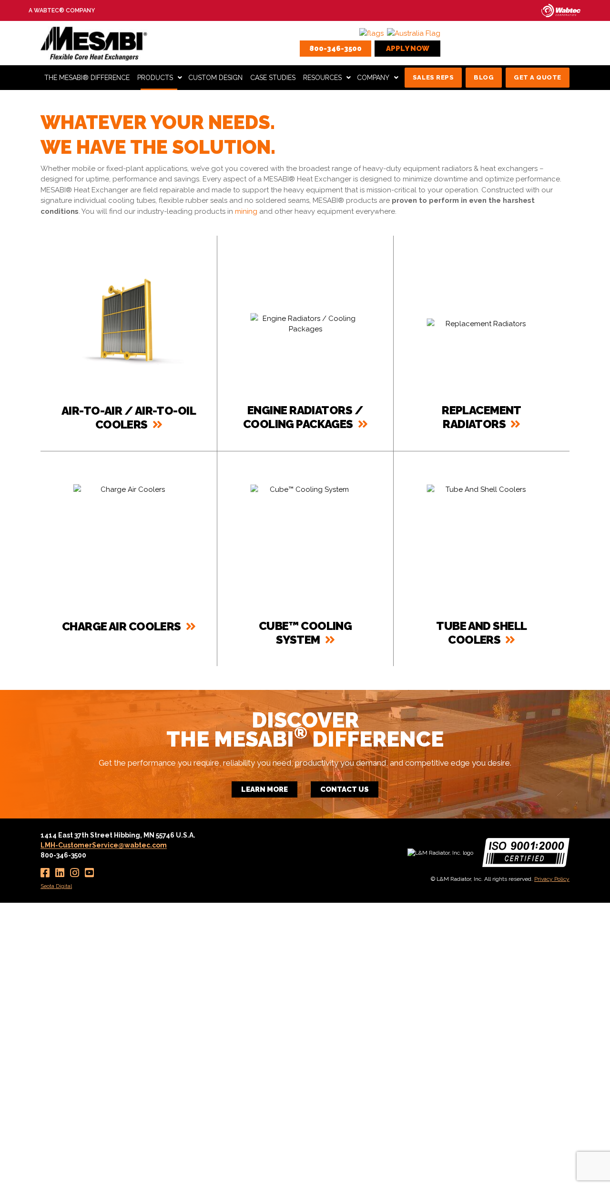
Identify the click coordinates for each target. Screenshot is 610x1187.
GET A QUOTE (537, 77)
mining (246, 211)
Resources (322, 77)
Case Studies (272, 77)
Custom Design (215, 77)
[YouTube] (89, 873)
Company (373, 77)
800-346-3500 (335, 48)
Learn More (264, 789)
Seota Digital (56, 886)
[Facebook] (45, 873)
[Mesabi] (95, 42)
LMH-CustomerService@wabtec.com (104, 845)
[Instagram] (74, 873)
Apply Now (407, 48)
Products (155, 77)
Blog (484, 77)
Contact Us (344, 789)
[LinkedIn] (59, 873)
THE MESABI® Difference (87, 77)
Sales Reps (433, 77)
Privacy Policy (551, 879)
